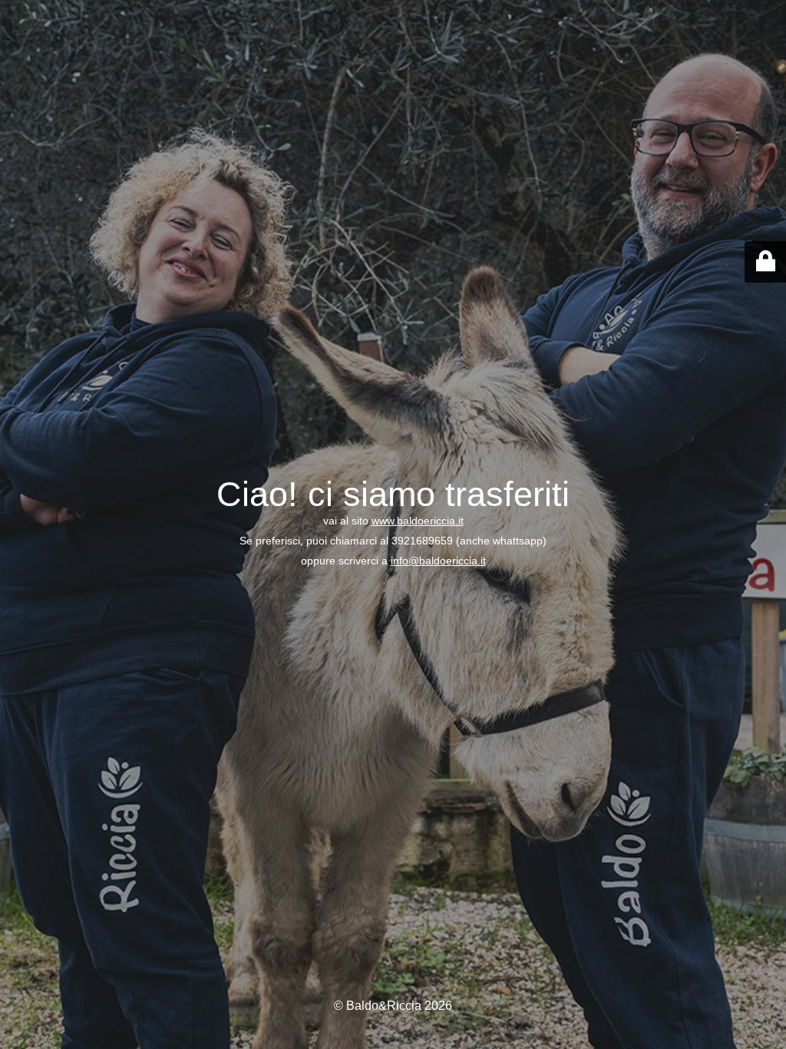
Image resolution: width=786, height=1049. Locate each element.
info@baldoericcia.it (438, 560)
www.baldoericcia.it (418, 521)
